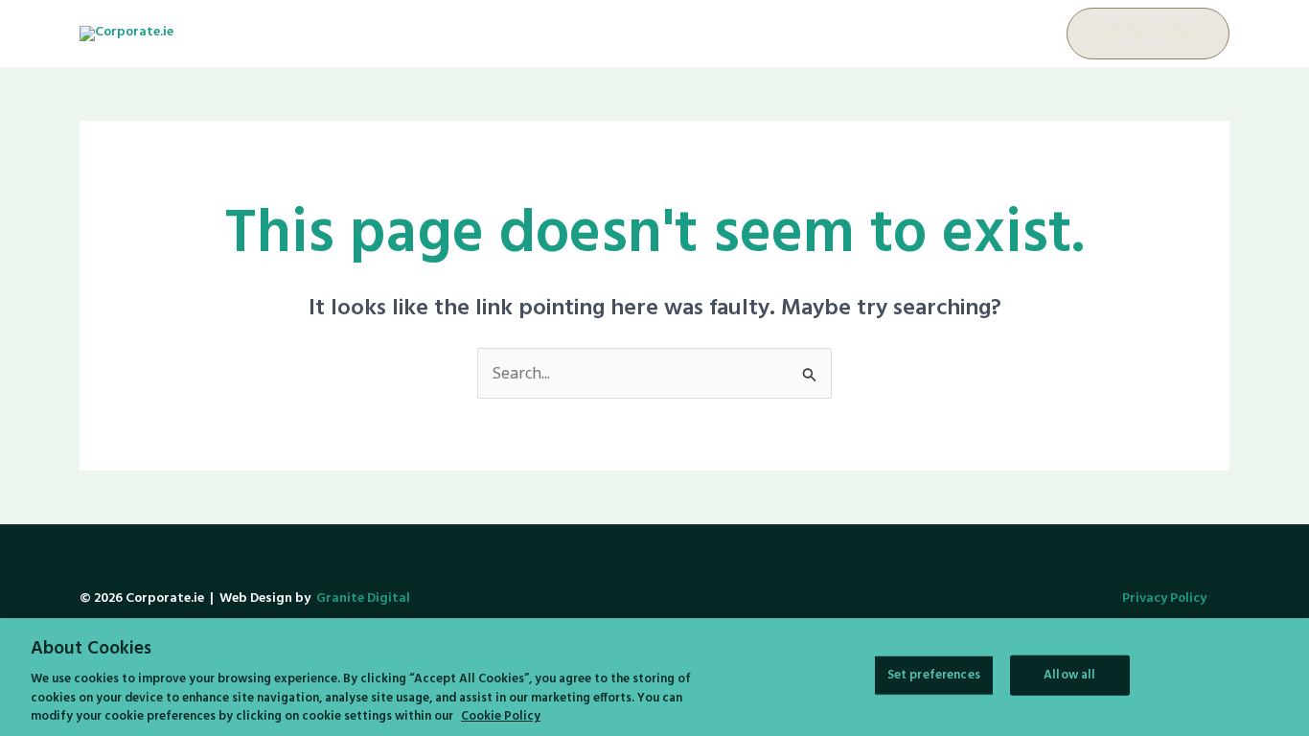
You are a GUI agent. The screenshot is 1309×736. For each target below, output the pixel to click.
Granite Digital (363, 598)
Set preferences (933, 675)
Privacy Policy (1164, 598)
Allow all (1069, 675)
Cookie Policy (500, 716)
